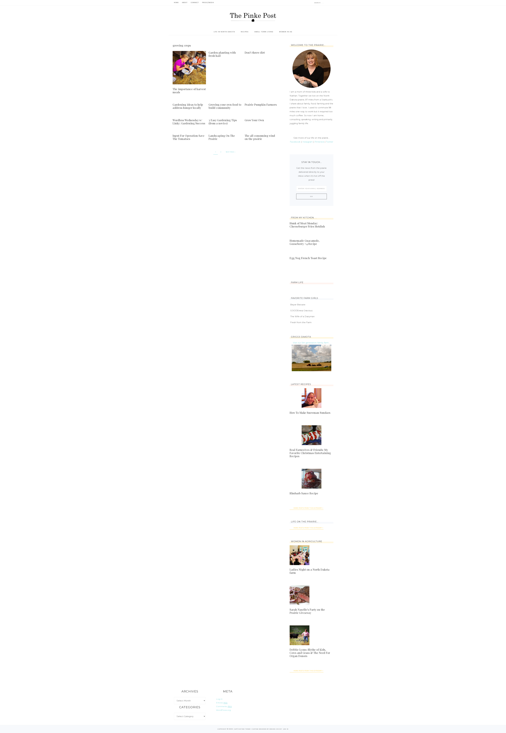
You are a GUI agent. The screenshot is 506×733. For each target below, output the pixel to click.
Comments (224, 706)
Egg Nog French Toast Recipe (308, 258)
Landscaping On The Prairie (222, 137)
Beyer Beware (297, 304)
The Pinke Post (253, 17)
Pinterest (319, 142)
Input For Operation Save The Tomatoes (188, 137)
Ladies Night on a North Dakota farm (309, 571)
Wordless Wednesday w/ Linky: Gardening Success (189, 121)
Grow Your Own (254, 120)
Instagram (307, 142)
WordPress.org (223, 710)
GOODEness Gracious (301, 310)
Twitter (329, 142)
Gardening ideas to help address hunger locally (188, 106)
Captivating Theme (242, 729)
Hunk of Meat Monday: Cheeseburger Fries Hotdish (307, 224)
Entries (222, 703)
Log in (219, 699)
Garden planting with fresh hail (222, 54)
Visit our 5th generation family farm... (311, 342)
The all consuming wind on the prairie (260, 137)
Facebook (295, 142)
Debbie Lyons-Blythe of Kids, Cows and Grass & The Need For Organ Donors (310, 653)
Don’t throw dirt (255, 52)
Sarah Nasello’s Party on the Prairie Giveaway (307, 611)
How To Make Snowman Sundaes (310, 412)
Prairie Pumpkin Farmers (261, 104)
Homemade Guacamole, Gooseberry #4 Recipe (305, 242)
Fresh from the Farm (301, 322)
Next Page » (230, 152)
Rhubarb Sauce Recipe (304, 493)
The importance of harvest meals (189, 90)
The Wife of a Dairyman (302, 316)
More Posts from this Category (308, 508)
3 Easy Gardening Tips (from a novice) (223, 121)
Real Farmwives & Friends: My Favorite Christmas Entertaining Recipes (310, 453)
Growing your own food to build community (225, 106)
